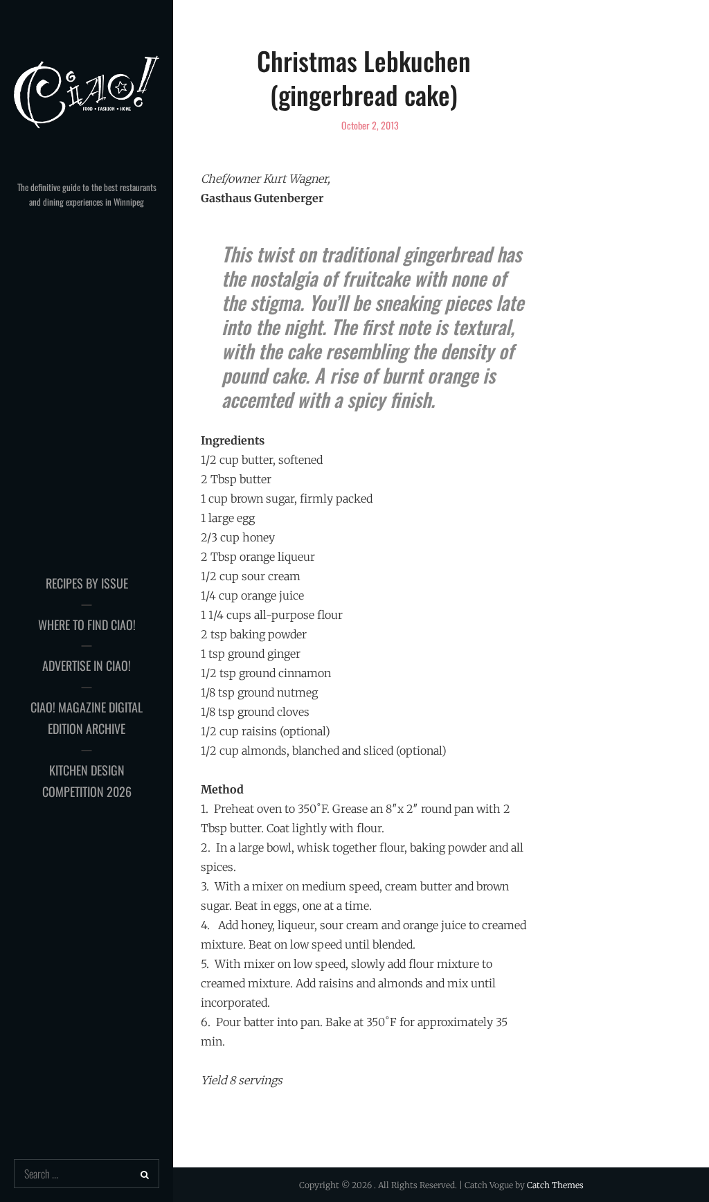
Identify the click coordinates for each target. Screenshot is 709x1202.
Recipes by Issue (87, 583)
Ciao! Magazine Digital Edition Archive (86, 718)
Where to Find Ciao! (87, 625)
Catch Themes (555, 1185)
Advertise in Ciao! (86, 665)
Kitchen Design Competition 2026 (87, 781)
